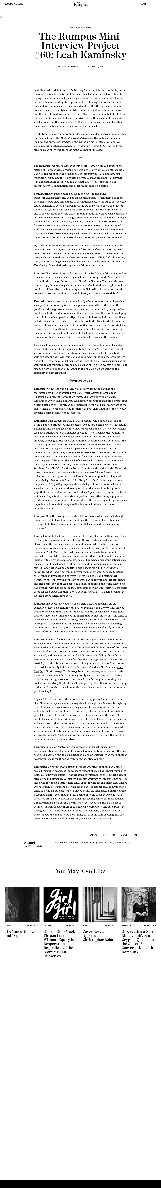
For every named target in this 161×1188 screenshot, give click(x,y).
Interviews (126, 925)
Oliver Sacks (55, 400)
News (85, 925)
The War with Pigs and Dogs (20, 933)
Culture (47, 925)
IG (104, 834)
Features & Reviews (80, 27)
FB (113, 834)
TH (135, 834)
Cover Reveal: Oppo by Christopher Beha (98, 935)
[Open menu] (154, 4)
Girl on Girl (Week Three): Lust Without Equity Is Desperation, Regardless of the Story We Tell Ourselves (59, 943)
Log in (143, 4)
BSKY (124, 834)
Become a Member (14, 4)
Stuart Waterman (69, 67)
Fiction (8, 925)
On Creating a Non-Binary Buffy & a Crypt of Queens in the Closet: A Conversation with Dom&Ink (138, 941)
